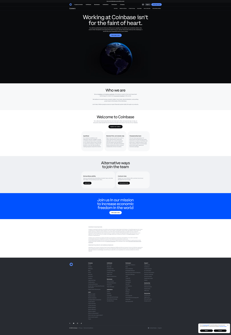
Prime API (128, 299)
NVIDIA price (147, 295)
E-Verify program (131, 234)
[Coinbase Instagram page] (77, 323)
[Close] (228, 325)
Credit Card (109, 272)
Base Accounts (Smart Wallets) (133, 272)
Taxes (89, 319)
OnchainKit (128, 282)
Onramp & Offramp (130, 274)
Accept (220, 330)
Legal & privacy (92, 280)
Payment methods (148, 274)
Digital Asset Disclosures (94, 289)
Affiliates (90, 268)
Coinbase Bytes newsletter (94, 299)
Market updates (92, 307)
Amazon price (147, 301)
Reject (206, 330)
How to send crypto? (93, 317)
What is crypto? (92, 311)
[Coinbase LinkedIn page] (73, 323)
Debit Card (109, 274)
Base (127, 266)
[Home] (70, 4)
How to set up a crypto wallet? (95, 315)
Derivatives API (129, 301)
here (110, 234)
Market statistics (92, 297)
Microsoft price (148, 299)
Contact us (146, 266)
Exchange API (129, 295)
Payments (109, 284)
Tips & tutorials (92, 303)
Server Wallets (129, 268)
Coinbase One (110, 268)
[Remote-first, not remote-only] (115, 141)
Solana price (147, 288)
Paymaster (128, 280)
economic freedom (119, 96)
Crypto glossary (92, 305)
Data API (128, 284)
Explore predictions (111, 276)
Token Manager (110, 286)
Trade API (128, 278)
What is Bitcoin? (92, 309)
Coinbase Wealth (111, 270)
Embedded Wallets (130, 270)
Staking (109, 293)
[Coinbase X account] (69, 323)
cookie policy (206, 325)
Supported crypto (148, 278)
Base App (109, 266)
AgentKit (128, 289)
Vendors (90, 278)
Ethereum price (148, 286)
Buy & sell (109, 264)
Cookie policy (91, 282)
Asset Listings (110, 281)
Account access (148, 276)
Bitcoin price (147, 284)
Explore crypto (91, 294)
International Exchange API (132, 297)
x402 (127, 276)
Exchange (109, 295)
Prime (108, 291)
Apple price (147, 297)
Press (89, 272)
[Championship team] (139, 141)
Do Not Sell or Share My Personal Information (96, 286)
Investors (90, 276)
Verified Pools (110, 301)
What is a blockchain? (93, 313)
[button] (88, 4)
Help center (147, 264)
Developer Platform (130, 264)
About (89, 264)
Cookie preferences (93, 284)
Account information (149, 272)
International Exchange (112, 297)
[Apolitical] (92, 141)
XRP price (146, 290)
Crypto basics (91, 301)
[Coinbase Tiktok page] (81, 323)
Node (127, 288)
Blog (89, 270)
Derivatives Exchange (112, 299)
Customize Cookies (222, 326)
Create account (148, 268)
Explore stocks (91, 295)
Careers (90, 266)
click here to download (110, 241)
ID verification (147, 270)
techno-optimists (110, 94)
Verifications (129, 286)
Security (90, 274)
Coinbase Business (111, 282)
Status (145, 280)
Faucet (127, 293)
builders (100, 94)
